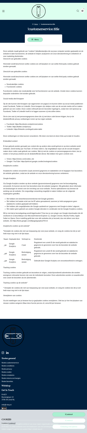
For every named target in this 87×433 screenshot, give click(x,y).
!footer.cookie (7, 372)
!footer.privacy (7, 369)
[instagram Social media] (3, 353)
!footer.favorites (7, 381)
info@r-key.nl (6, 405)
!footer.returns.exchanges (11, 378)
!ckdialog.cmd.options (68, 427)
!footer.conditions (8, 366)
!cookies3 (69, 420)
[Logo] (38, 11)
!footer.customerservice (10, 363)
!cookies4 (69, 414)
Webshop (6, 385)
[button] (77, 11)
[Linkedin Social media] (7, 353)
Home (36, 24)
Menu (36, 40)
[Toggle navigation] (3, 11)
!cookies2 (11, 423)
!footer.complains (8, 375)
